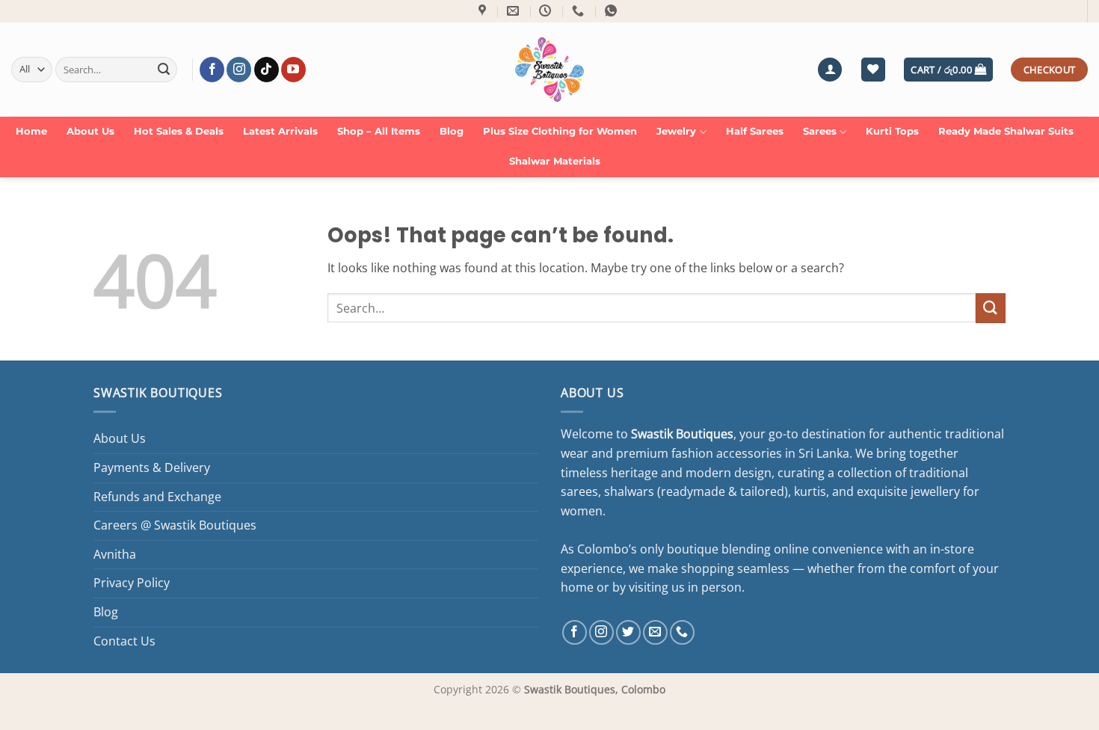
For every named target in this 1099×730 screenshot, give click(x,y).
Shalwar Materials (554, 161)
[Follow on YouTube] (293, 69)
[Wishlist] (873, 70)
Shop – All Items (378, 131)
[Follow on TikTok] (266, 69)
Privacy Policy (131, 582)
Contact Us (124, 641)
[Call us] (682, 632)
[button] (830, 70)
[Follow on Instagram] (239, 69)
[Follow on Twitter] (628, 632)
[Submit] (163, 69)
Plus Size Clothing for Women (560, 131)
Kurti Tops (892, 131)
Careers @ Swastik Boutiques (174, 525)
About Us (90, 131)
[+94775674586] (580, 11)
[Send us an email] (655, 632)
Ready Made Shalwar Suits (1006, 131)
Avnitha (114, 554)
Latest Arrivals (280, 131)
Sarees (820, 131)
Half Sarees (755, 131)
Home (31, 131)
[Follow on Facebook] (212, 69)
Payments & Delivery (151, 467)
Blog (452, 131)
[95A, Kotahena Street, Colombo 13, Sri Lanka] (484, 11)
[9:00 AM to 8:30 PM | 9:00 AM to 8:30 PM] (547, 11)
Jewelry (676, 131)
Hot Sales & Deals (179, 131)
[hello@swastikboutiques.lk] (515, 11)
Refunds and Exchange (157, 496)
